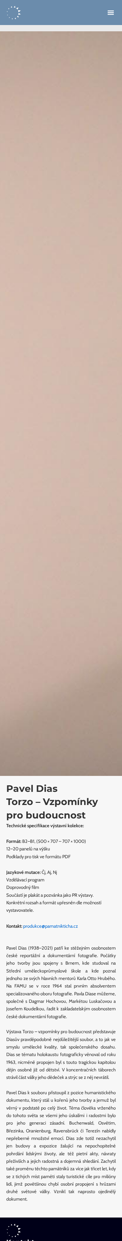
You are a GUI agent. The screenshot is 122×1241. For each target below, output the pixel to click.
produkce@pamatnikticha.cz (50, 926)
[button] (111, 13)
